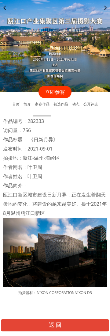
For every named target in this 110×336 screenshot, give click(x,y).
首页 (16, 104)
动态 (75, 104)
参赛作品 (42, 104)
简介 (27, 104)
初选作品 (60, 104)
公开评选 (90, 104)
